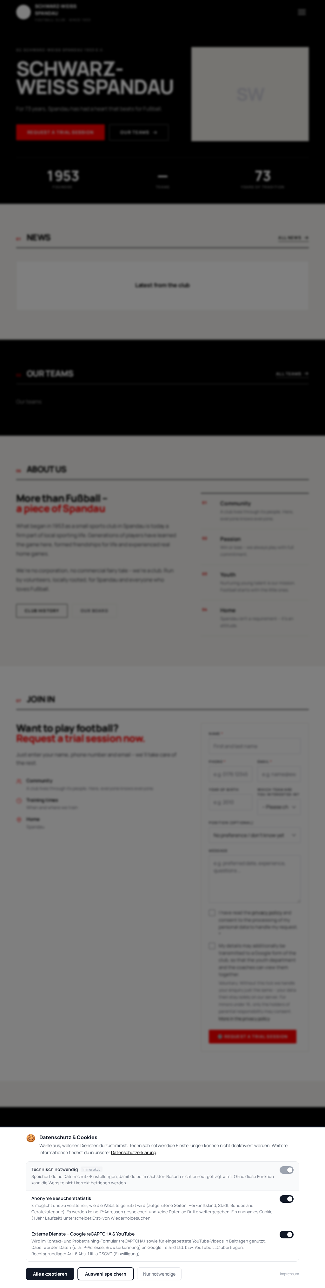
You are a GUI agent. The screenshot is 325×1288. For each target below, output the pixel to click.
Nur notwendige (159, 1274)
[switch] (287, 1170)
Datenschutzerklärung (133, 1152)
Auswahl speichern (105, 1274)
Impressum (289, 1274)
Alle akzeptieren (50, 1274)
